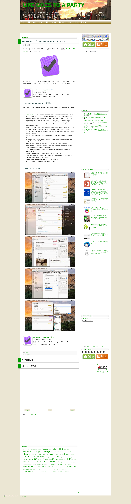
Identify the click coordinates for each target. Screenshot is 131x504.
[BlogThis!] (25, 45)
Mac (34, 22)
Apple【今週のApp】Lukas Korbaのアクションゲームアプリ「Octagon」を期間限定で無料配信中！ (99, 209)
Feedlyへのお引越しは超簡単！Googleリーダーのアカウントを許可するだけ (99, 226)
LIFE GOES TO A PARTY (54, 5)
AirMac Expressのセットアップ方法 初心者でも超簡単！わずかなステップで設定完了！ (100, 174)
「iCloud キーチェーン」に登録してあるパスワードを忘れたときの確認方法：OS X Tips (99, 252)
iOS (28, 22)
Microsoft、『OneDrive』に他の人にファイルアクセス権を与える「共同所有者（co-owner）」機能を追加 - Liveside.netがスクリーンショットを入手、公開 (99, 192)
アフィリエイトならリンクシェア (95, 346)
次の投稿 (27, 410)
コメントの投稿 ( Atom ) (31, 414)
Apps (54, 22)
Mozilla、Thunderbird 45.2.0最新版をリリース (95, 117)
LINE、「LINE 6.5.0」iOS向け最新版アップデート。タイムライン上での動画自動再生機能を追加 (95, 114)
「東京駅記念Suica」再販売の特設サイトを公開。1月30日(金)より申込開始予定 (99, 200)
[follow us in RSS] (102, 46)
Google (41, 22)
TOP (22, 22)
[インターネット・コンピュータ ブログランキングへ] (102, 368)
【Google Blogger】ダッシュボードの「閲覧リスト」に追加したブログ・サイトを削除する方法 (99, 234)
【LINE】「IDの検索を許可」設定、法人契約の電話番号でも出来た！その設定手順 (99, 217)
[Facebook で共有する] (29, 45)
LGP (104, 364)
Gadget (61, 22)
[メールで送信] (23, 45)
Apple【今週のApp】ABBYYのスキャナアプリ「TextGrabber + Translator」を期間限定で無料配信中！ (96, 131)
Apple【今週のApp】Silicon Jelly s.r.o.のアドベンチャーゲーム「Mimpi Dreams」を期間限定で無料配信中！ (96, 122)
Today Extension (30, 114)
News (76, 22)
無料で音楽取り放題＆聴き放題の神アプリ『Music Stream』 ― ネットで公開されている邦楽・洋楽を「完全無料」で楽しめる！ (99, 183)
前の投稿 (73, 410)
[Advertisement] (66, 28)
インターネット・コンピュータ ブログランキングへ (102, 371)
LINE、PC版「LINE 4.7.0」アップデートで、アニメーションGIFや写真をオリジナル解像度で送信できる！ (96, 126)
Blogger (68, 22)
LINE (47, 22)
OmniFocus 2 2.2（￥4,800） (42, 90)
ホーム (50, 410)
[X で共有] (27, 45)
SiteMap (83, 22)
